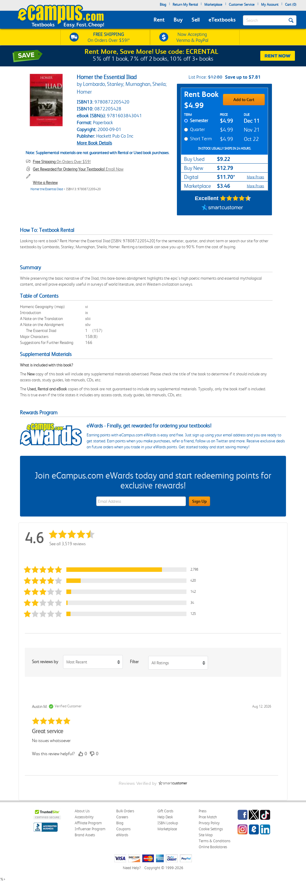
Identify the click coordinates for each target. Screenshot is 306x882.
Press (202, 811)
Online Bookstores (213, 847)
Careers (122, 817)
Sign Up (199, 501)
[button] (112, 570)
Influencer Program (90, 829)
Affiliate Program (88, 823)
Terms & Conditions (214, 841)
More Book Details (94, 143)
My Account (270, 4)
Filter (134, 661)
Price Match (208, 817)
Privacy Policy (209, 823)
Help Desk (165, 817)
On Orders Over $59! (62, 161)
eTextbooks (222, 19)
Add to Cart (243, 99)
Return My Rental (185, 4)
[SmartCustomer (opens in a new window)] (222, 207)
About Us (82, 811)
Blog (163, 4)
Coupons (123, 829)
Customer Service (242, 4)
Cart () (290, 4)
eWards (122, 835)
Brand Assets (85, 835)
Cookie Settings (211, 829)
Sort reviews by (45, 661)
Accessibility (84, 817)
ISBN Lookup (167, 823)
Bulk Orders (125, 811)
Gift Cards (165, 811)
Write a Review (45, 182)
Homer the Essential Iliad (46, 189)
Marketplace (213, 4)
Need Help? (132, 868)
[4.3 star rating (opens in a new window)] (235, 198)
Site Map (206, 835)
